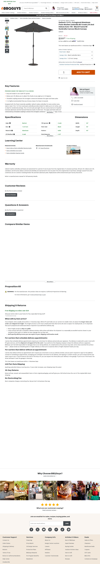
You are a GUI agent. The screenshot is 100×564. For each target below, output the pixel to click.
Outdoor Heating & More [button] (47, 12)
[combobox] (76, 52)
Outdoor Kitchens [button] (21, 12)
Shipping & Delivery (8, 546)
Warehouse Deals (89, 546)
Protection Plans (31, 549)
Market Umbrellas (46, 18)
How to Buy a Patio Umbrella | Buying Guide (18, 148)
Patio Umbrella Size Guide (14, 150)
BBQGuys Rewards (31, 552)
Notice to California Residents (11, 556)
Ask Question (10, 214)
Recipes (67, 559)
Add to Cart (83, 72)
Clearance (87, 543)
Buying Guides (69, 546)
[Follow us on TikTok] (62, 529)
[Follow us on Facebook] (31, 529)
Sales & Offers (89, 540)
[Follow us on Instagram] (50, 529)
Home (6, 18)
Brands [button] (73, 12)
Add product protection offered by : (70, 62)
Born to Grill (68, 556)
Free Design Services (46, 2)
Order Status (6, 543)
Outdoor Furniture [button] (33, 12)
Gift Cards (76, 2)
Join (67, 523)
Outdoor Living (14, 18)
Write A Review (11, 194)
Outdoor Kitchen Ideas (71, 549)
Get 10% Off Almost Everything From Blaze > (50, 15)
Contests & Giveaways (91, 559)
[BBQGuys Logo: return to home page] (11, 8)
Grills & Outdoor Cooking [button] (8, 12)
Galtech (61, 31)
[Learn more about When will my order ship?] (93, 45)
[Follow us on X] (37, 529)
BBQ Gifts (87, 556)
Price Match (29, 543)
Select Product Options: (65, 49)
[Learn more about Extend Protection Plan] (94, 64)
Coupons (87, 549)
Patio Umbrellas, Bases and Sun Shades (30, 18)
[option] (7, 25)
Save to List (63, 78)
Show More (50, 112)
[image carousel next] (7, 47)
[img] (33, 43)
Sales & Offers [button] (93, 12)
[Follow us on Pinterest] (56, 529)
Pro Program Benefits (32, 556)
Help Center (6, 559)
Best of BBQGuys (70, 540)
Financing (29, 540)
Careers (47, 546)
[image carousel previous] (7, 20)
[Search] (46, 8)
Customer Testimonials (51, 556)
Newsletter (29, 559)
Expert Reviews (69, 543)
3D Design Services (32, 546)
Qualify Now (80, 41)
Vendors (47, 552)
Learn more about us (49, 476)
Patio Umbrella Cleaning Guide (15, 153)
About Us (47, 540)
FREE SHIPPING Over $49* (10, 3)
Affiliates (47, 549)
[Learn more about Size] (9, 127)
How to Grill (68, 552)
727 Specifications (43, 148)
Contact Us (6, 540)
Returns (5, 549)
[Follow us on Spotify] (68, 529)
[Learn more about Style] (10, 123)
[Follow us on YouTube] (44, 529)
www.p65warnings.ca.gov (38, 295)
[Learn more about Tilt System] (49, 123)
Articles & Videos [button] (82, 12)
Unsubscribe (6, 562)
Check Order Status (85, 2)
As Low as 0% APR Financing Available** (29, 2)
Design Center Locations (67, 2)
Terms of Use (6, 552)
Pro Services (56, 2)
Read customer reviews (49, 510)
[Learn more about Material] (12, 130)
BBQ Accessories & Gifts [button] (62, 12)
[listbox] (7, 33)
